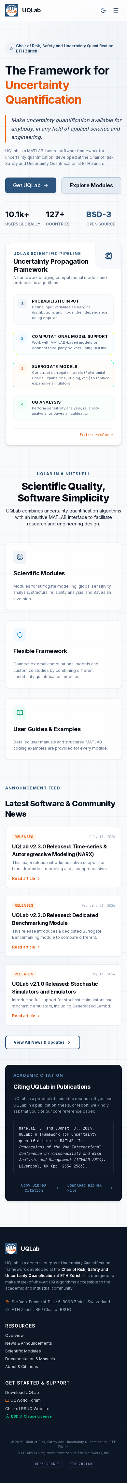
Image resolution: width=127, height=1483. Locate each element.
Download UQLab (22, 1392)
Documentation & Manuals (30, 1358)
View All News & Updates (39, 1042)
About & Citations (21, 1366)
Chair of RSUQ (57, 1309)
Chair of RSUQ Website (27, 1408)
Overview (14, 1335)
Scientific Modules (23, 1351)
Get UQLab (27, 185)
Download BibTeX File (84, 1188)
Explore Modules (91, 185)
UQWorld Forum (25, 1400)
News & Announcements (28, 1343)
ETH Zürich (26, 51)
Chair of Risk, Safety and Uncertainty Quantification (64, 45)
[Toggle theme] (103, 10)
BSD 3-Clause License (31, 1416)
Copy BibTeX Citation (33, 1188)
